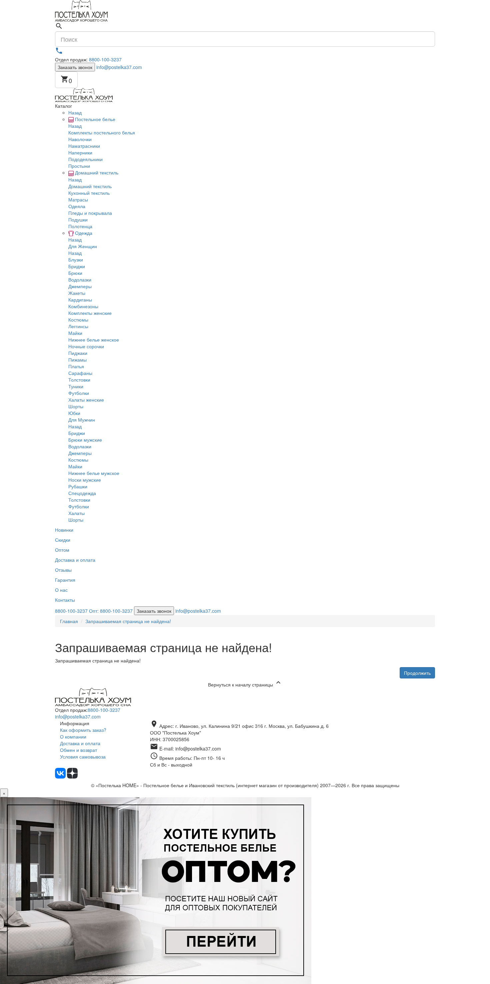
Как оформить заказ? (83, 729)
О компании (73, 736)
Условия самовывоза (83, 756)
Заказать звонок (75, 67)
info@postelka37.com (119, 67)
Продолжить (417, 672)
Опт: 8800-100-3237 (111, 610)
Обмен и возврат (78, 750)
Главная (69, 621)
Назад (75, 112)
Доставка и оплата (80, 743)
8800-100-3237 (105, 59)
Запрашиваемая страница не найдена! (128, 621)
